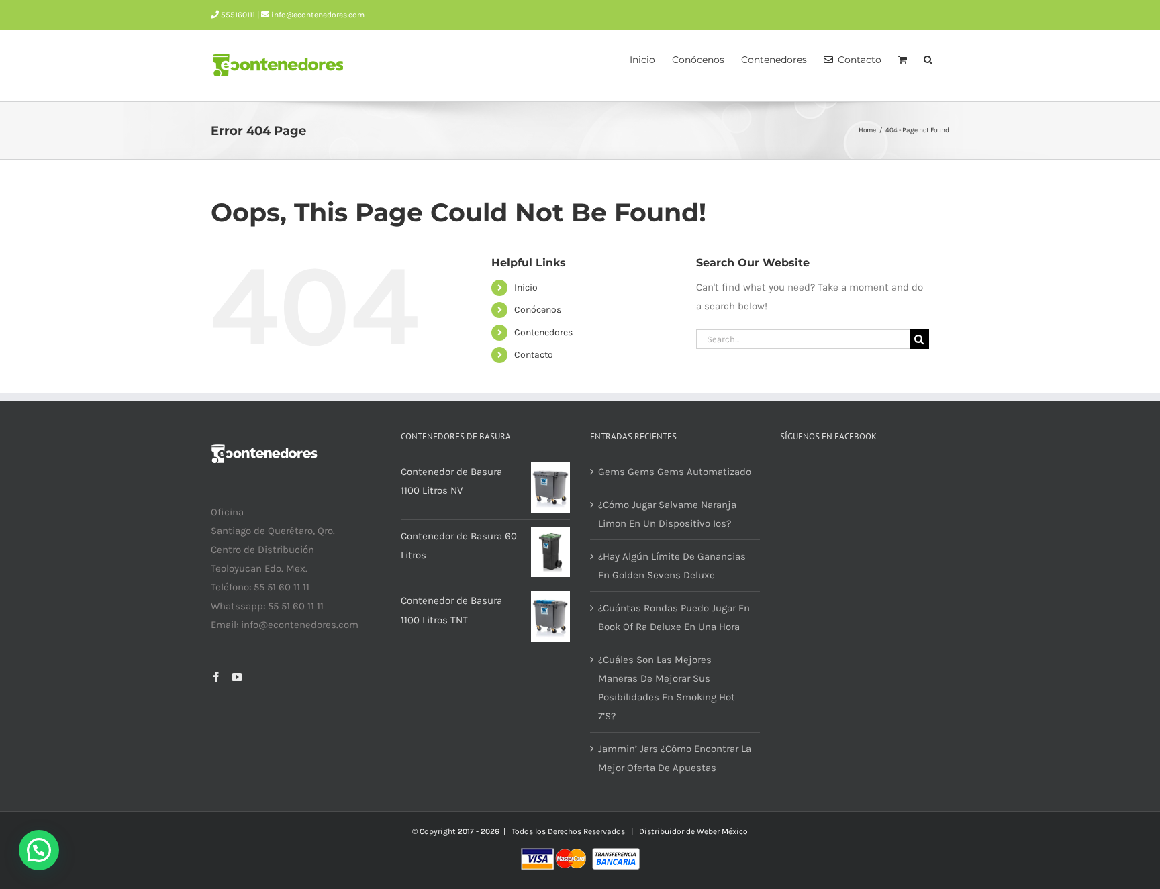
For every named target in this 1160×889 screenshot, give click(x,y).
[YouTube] (237, 677)
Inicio (526, 287)
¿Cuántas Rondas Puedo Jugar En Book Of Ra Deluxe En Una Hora (674, 617)
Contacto (533, 354)
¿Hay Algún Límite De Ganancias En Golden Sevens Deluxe (672, 565)
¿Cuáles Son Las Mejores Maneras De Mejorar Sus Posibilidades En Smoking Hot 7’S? (666, 687)
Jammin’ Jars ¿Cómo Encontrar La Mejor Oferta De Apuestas (674, 758)
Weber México (722, 831)
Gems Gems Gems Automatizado (674, 472)
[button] (928, 58)
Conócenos (537, 309)
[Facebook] (216, 677)
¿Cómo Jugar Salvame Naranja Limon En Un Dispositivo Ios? (667, 514)
